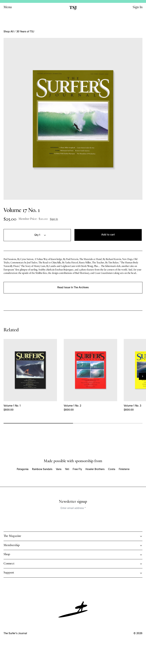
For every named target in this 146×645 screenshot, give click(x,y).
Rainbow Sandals (42, 469)
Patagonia (22, 469)
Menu (8, 7)
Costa (111, 469)
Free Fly (77, 469)
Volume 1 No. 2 (72, 406)
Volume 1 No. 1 (12, 406)
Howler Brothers (95, 469)
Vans (58, 469)
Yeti (67, 469)
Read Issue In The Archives (73, 287)
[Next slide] (142, 376)
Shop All (9, 31)
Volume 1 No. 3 (132, 406)
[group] (73, 119)
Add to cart (108, 234)
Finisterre (124, 469)
